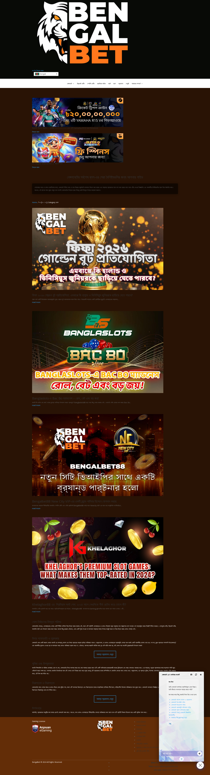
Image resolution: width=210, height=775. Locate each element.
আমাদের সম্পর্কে (136, 84)
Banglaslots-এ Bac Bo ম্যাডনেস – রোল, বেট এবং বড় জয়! (65, 398)
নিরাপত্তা (139, 729)
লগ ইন (34, 70)
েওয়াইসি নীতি (141, 733)
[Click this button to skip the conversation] (181, 759)
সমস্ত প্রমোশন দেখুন (105, 654)
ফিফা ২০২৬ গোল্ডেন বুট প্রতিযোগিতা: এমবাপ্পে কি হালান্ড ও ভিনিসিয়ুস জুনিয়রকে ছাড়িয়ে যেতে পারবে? (82, 295)
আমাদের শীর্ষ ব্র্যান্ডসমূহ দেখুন (179, 717)
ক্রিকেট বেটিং (81, 84)
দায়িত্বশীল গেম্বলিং (142, 743)
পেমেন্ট (127, 84)
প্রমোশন (120, 84)
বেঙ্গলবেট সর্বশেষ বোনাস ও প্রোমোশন (181, 699)
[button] (181, 717)
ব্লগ (114, 84)
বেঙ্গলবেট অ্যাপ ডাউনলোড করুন (180, 710)
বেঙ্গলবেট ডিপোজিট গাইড (178, 702)
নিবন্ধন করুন (40, 70)
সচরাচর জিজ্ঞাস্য (141, 722)
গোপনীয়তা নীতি (140, 736)
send (199, 753)
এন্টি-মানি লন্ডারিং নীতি (142, 751)
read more (36, 302)
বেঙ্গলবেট (69, 84)
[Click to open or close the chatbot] (200, 765)
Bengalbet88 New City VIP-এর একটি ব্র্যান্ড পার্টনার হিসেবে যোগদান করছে (74, 501)
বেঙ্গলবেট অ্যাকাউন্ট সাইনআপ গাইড (181, 707)
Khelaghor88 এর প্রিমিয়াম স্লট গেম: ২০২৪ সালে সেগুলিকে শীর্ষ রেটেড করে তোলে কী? (79, 604)
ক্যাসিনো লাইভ (101, 84)
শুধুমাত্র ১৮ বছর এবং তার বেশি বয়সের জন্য (149, 747)
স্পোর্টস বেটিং (91, 84)
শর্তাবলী (138, 740)
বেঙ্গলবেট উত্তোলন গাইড (178, 705)
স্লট (109, 84)
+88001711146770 (169, 770)
